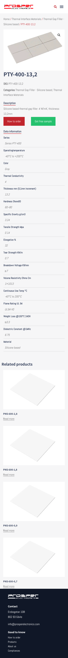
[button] (62, 7)
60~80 (8, 207)
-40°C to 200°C (13, 296)
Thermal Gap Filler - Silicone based (33, 90)
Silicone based (12, 347)
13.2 (7, 194)
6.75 (7, 335)
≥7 (6, 271)
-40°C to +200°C (14, 156)
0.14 (7, 232)
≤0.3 (7, 322)
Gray (7, 169)
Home (6, 19)
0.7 (6, 258)
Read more (8, 419)
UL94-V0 (9, 309)
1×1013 (9, 283)
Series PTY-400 (13, 143)
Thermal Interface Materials (26, 19)
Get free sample (43, 121)
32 (6, 245)
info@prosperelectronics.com (24, 624)
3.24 (7, 220)
